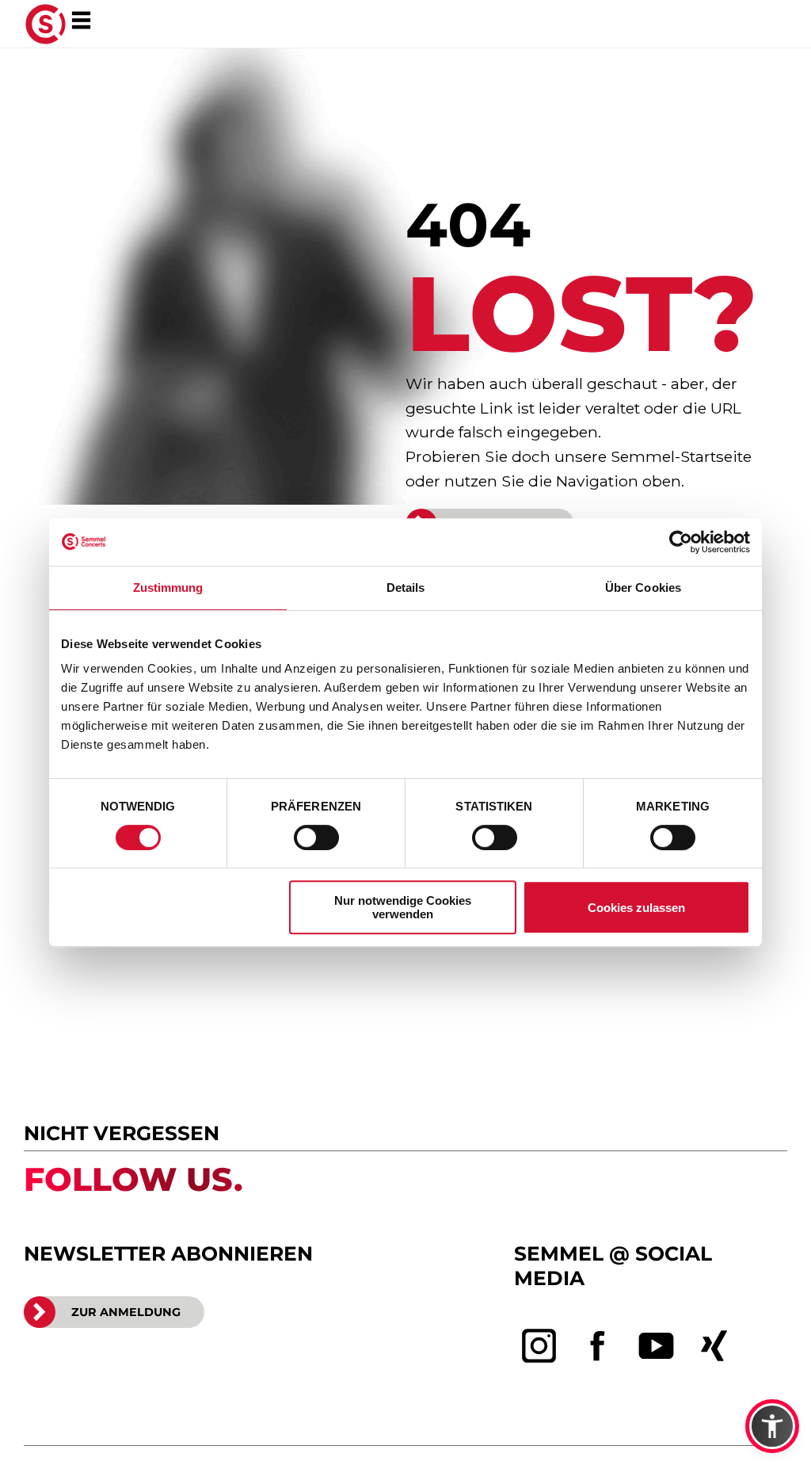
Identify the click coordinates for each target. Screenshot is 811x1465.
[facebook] (598, 1346)
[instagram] (539, 1346)
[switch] (316, 837)
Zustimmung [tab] (168, 587)
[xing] (714, 1346)
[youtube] (656, 1346)
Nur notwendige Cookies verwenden (402, 907)
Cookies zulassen (636, 907)
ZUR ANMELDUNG (126, 1312)
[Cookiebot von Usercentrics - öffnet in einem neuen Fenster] (680, 542)
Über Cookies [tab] (643, 587)
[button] (772, 1426)
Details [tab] (405, 587)
